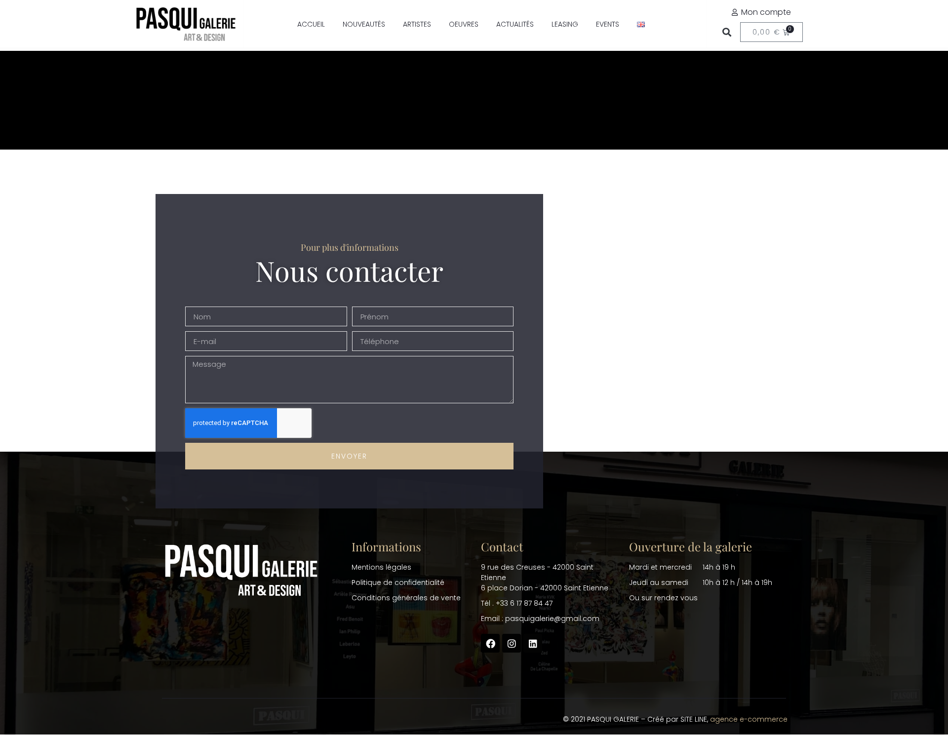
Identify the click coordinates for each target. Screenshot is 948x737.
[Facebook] (490, 643)
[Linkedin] (532, 643)
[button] (726, 32)
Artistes (417, 24)
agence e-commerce (749, 719)
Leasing (565, 24)
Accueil (311, 24)
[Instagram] (511, 643)
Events (607, 24)
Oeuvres (463, 24)
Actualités (515, 24)
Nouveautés (364, 24)
